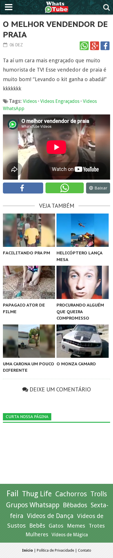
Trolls (98, 494)
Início (27, 550)
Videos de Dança (50, 515)
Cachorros (71, 494)
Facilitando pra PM (26, 253)
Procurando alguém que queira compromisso (80, 311)
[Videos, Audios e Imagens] (56, 6)
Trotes (97, 526)
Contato (84, 550)
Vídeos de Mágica (70, 534)
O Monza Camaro (76, 363)
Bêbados (75, 505)
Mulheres (36, 534)
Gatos (56, 525)
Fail (12, 493)
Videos (30, 101)
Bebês (37, 525)
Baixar (100, 188)
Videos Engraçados (59, 101)
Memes (76, 525)
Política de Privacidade (55, 550)
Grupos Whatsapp (32, 505)
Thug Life (37, 494)
